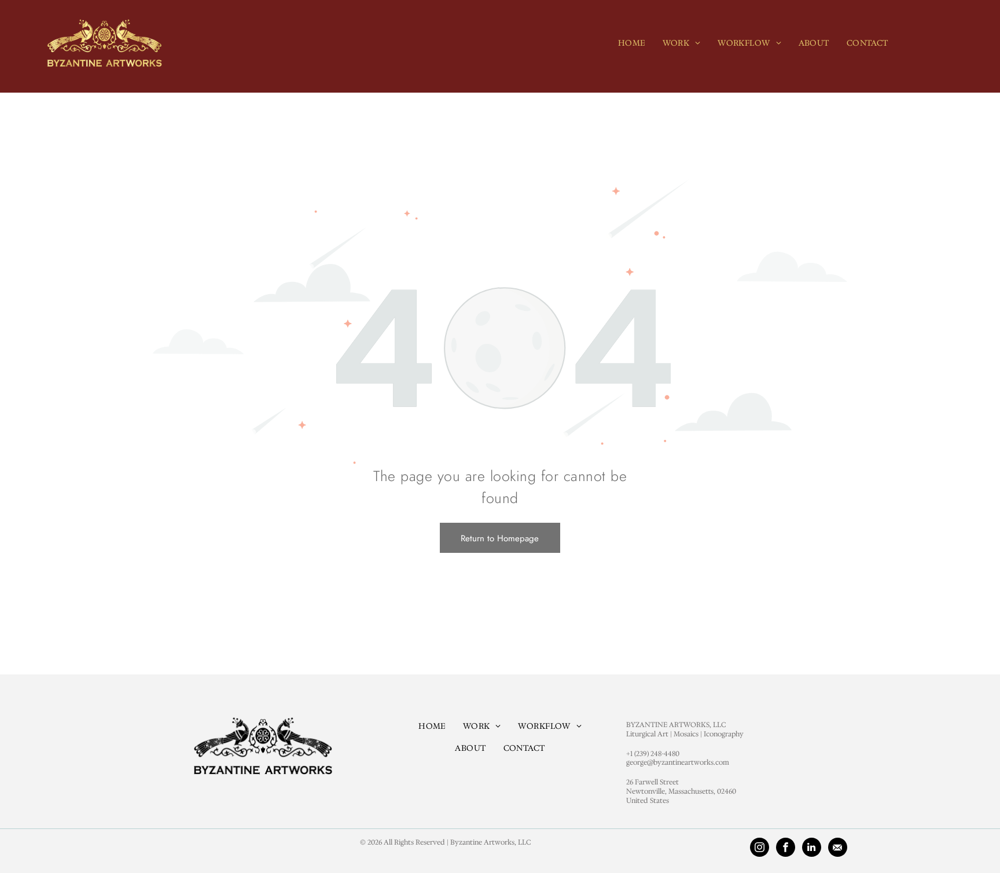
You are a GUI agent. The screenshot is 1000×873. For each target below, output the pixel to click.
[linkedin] (811, 849)
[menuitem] (631, 43)
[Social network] (837, 849)
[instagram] (759, 849)
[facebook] (785, 849)
